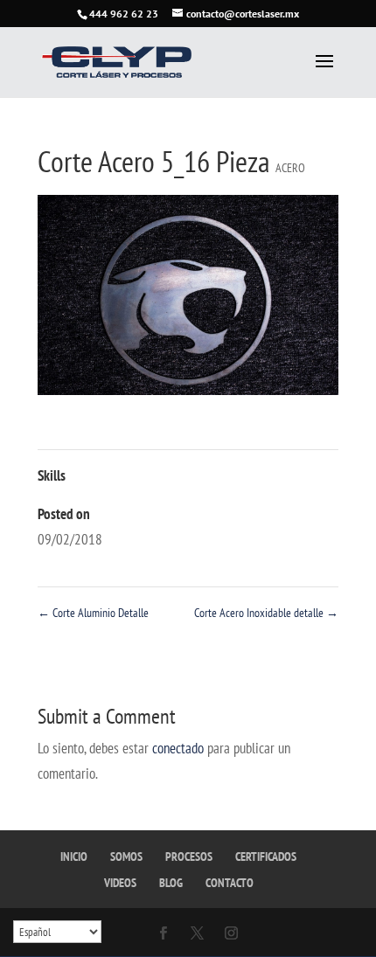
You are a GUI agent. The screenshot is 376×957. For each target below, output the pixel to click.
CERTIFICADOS (265, 856)
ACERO (290, 168)
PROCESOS (188, 856)
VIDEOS (120, 883)
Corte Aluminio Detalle (93, 613)
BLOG (171, 883)
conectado (178, 748)
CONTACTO (229, 883)
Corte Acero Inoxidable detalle (266, 613)
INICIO (73, 856)
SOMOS (126, 856)
